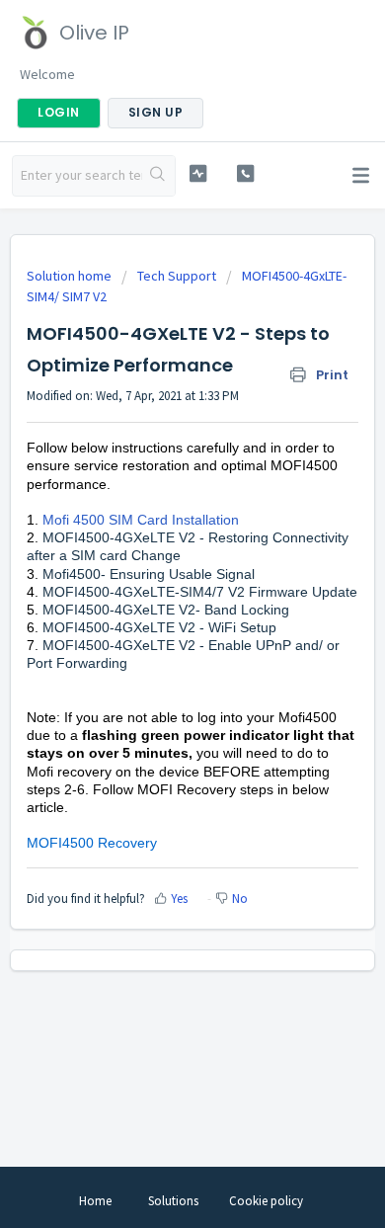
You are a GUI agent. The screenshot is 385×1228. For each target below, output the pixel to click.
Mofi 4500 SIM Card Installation (140, 520)
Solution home (71, 276)
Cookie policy (266, 1200)
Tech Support (176, 276)
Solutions (173, 1200)
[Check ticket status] (197, 173)
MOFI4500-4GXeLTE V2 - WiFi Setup (159, 627)
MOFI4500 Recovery (94, 843)
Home (95, 1200)
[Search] (158, 176)
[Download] (156, 603)
